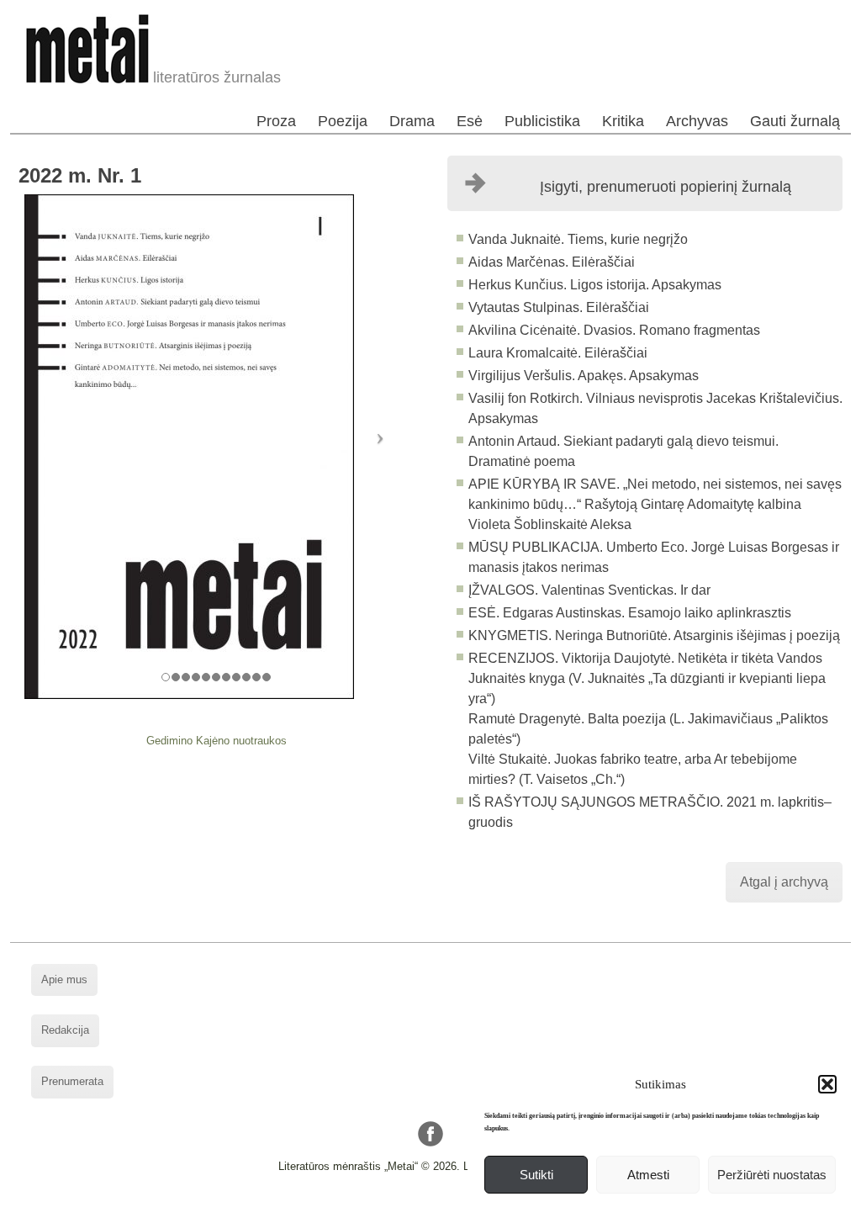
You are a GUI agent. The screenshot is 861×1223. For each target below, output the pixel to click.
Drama (412, 121)
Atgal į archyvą (784, 882)
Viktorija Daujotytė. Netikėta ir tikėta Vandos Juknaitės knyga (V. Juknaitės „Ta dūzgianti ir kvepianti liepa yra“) (647, 678)
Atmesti (648, 1174)
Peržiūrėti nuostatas (772, 1174)
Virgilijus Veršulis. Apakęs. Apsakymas (583, 375)
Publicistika (542, 121)
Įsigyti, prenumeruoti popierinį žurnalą (665, 186)
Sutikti (536, 1174)
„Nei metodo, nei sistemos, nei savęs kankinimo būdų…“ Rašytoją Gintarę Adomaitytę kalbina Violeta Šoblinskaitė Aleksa (655, 504)
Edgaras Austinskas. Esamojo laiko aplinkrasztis (647, 613)
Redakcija (65, 1030)
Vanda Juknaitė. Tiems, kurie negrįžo (578, 239)
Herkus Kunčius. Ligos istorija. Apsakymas (594, 285)
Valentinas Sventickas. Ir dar (625, 590)
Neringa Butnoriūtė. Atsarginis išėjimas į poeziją (697, 635)
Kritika (623, 121)
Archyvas (697, 121)
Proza (276, 121)
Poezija (342, 121)
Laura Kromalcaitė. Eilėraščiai (557, 353)
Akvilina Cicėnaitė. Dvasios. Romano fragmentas (614, 330)
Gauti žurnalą (795, 121)
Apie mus (64, 979)
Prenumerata (72, 1081)
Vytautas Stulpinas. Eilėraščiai (558, 307)
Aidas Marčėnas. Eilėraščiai (551, 262)
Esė (470, 121)
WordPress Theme (443, 1210)
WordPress (367, 1210)
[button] (827, 1084)
